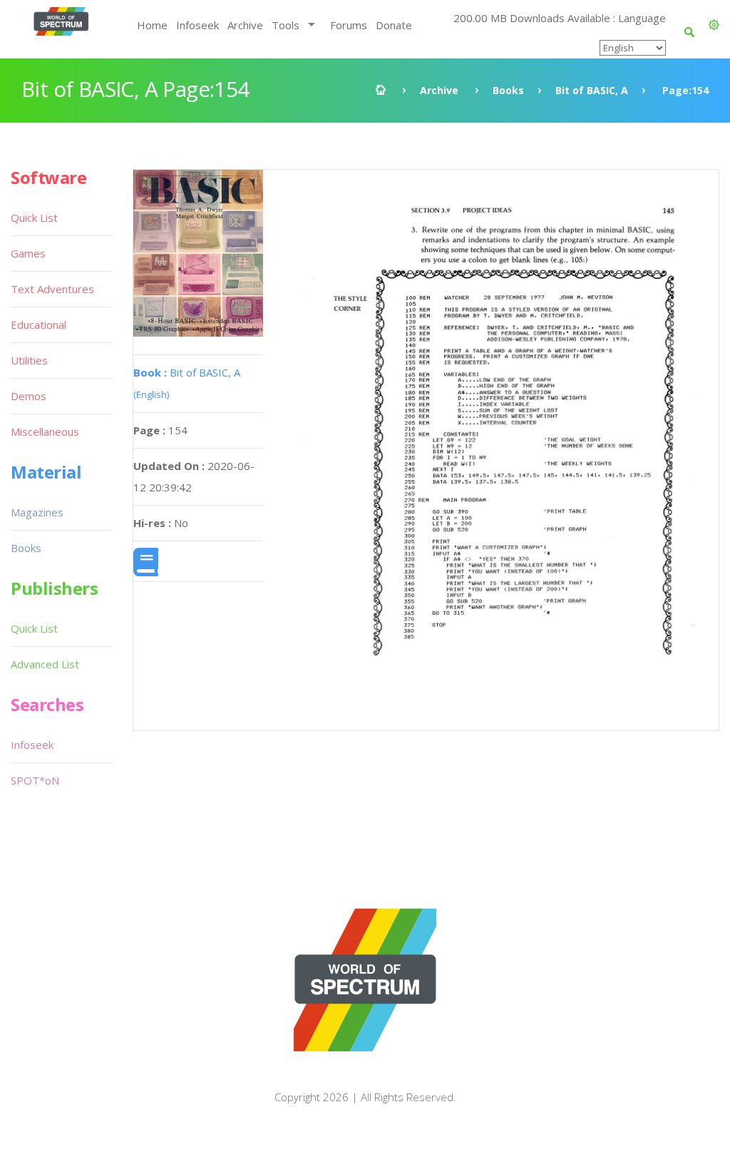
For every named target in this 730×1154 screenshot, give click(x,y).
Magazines (37, 512)
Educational (38, 324)
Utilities (29, 360)
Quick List (34, 217)
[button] (714, 25)
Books (508, 90)
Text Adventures (52, 289)
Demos (28, 396)
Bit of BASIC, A (591, 90)
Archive (245, 25)
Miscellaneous (45, 431)
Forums (348, 25)
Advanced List (45, 664)
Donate (394, 25)
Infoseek (197, 25)
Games (28, 253)
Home (152, 25)
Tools (285, 25)
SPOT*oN (35, 780)
